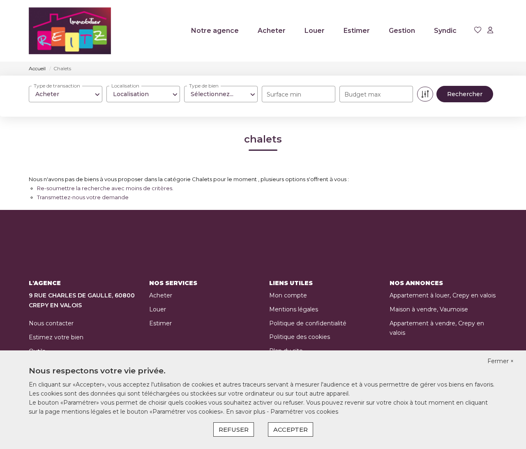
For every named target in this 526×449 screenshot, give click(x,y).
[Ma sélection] (478, 30)
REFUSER (234, 429)
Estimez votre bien (56, 337)
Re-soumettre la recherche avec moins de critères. (105, 188)
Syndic (445, 31)
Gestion (402, 31)
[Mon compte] (490, 30)
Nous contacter (51, 323)
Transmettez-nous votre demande (83, 197)
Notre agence (215, 31)
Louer (315, 31)
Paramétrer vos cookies (304, 411)
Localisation (125, 86)
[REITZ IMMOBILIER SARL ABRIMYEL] (70, 31)
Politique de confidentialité (307, 323)
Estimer (357, 31)
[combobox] (65, 94)
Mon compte (288, 295)
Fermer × (500, 361)
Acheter (272, 31)
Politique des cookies (299, 337)
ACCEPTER (290, 429)
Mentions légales (293, 309)
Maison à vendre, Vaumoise (429, 309)
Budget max (362, 94)
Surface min (284, 94)
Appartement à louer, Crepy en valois (443, 295)
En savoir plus (246, 411)
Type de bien (204, 86)
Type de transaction (57, 86)
